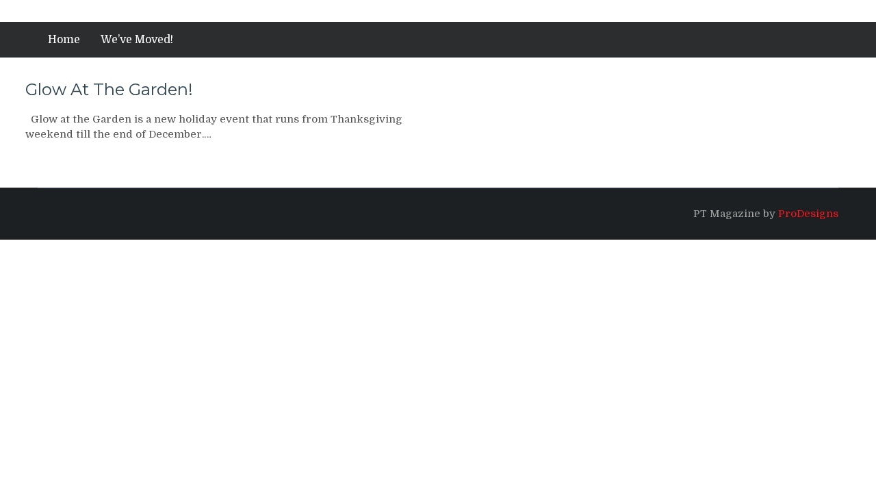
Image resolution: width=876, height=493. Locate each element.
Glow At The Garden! (109, 89)
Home (64, 40)
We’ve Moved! (137, 40)
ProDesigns (808, 213)
